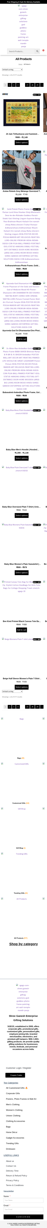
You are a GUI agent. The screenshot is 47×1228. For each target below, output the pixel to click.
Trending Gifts (12, 1143)
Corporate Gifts (13, 1093)
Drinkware (10, 1149)
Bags (8, 1127)
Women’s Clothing (14, 1110)
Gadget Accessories (15, 1138)
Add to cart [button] (21, 339)
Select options (22, 143)
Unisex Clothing (13, 1115)
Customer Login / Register (18, 1068)
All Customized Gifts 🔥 (17, 1088)
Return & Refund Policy (16, 1176)
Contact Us (11, 1166)
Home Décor (11, 1132)
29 (37, 85)
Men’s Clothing (12, 1104)
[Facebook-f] (11, 1058)
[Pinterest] (36, 1058)
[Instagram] (19, 1058)
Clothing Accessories (15, 1121)
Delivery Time (12, 1171)
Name (6, 1196)
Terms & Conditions (15, 1185)
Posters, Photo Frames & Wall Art (21, 1099)
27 (27, 85)
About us (10, 1161)
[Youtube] (27, 1058)
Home (20, 64)
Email (6, 1205)
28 (32, 85)
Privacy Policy (12, 1180)
